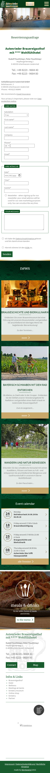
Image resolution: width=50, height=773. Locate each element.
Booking (30, 4)
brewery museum (16, 690)
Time (6, 180)
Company (8, 135)
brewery (12, 695)
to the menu (24, 619)
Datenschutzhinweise (25, 238)
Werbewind (27, 770)
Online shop (14, 693)
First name (9, 119)
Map (35, 665)
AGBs (27, 247)
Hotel (11, 683)
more (24, 337)
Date (6, 172)
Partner (12, 698)
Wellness (12, 685)
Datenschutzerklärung (25, 764)
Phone (7, 142)
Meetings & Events (16, 688)
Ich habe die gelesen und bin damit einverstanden (23, 239)
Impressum (9, 764)
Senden (7, 254)
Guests (7, 187)
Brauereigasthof (16, 680)
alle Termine (24, 561)
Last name (9, 127)
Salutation (8, 112)
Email (7, 154)
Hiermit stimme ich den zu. (19, 247)
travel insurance (24, 94)
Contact (11, 665)
